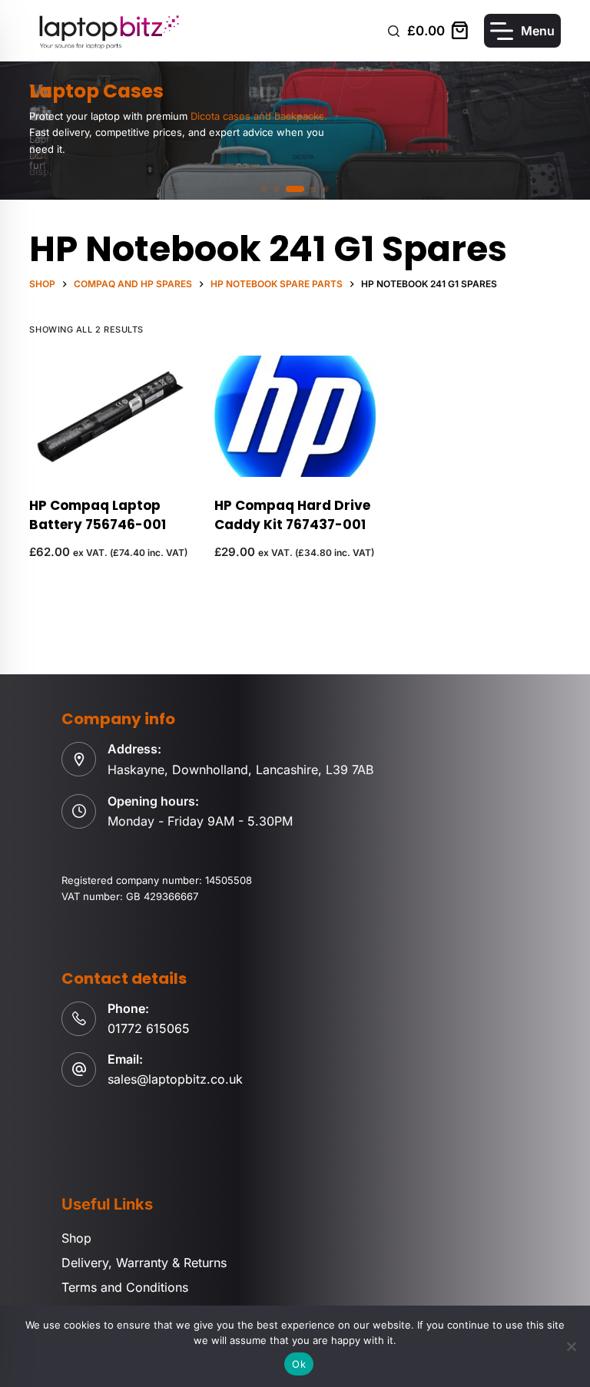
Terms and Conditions (124, 1287)
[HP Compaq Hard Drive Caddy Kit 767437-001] (295, 416)
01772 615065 (149, 1028)
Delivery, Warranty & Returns (144, 1262)
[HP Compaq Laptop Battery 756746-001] (110, 416)
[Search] (393, 31)
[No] (570, 1346)
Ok (299, 1364)
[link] (295, 130)
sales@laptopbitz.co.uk (175, 1079)
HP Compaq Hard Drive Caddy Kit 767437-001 (292, 515)
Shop (76, 1238)
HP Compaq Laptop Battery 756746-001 (97, 515)
